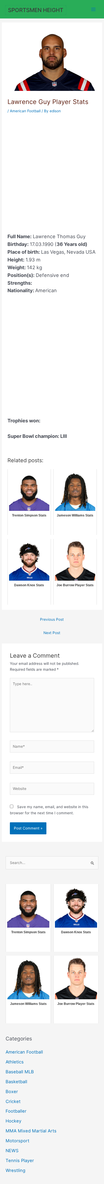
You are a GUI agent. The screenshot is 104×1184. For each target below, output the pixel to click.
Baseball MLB (20, 1071)
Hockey (13, 1121)
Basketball (16, 1081)
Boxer (12, 1091)
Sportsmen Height (35, 10)
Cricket (13, 1101)
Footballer (16, 1111)
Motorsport (17, 1140)
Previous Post (52, 619)
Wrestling (15, 1170)
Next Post (51, 633)
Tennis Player (20, 1160)
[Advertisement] (52, 170)
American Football (25, 111)
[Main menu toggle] (93, 9)
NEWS (12, 1150)
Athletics (15, 1062)
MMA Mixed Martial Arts (31, 1130)
